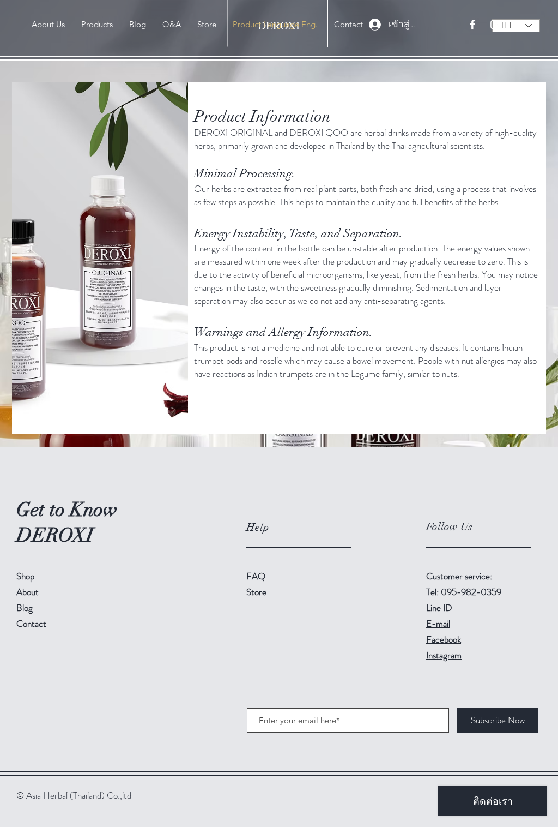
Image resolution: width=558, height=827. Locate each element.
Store (257, 591)
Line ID (439, 607)
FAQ (255, 576)
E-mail (438, 623)
